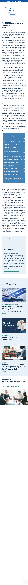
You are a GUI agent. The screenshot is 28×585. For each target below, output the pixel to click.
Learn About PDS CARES (14, 1)
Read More (4, 313)
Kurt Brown (8, 249)
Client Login (23, 5)
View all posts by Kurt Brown (11, 271)
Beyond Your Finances (7, 304)
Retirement (15, 304)
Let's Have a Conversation (11, 386)
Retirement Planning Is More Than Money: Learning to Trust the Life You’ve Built (14, 366)
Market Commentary (6, 20)
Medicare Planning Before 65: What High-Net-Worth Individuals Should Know (13, 308)
